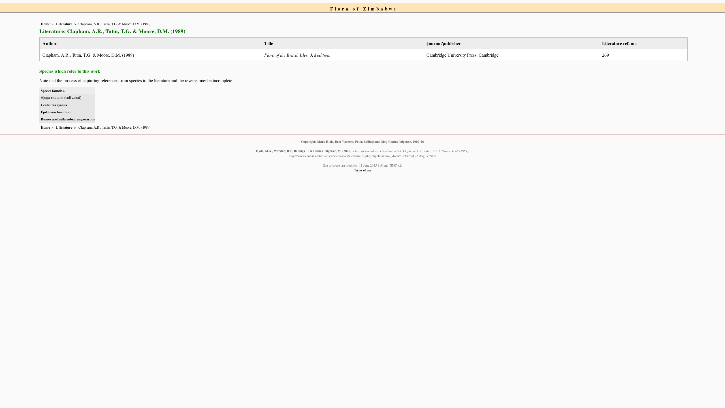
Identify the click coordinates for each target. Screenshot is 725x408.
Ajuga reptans (52, 98)
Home (45, 23)
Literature (64, 23)
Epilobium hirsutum (56, 112)
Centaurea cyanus (54, 105)
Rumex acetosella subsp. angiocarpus (68, 119)
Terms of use (362, 170)
